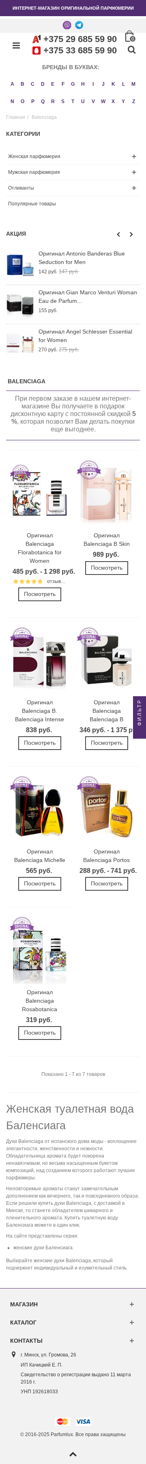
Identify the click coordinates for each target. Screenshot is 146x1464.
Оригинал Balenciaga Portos (106, 855)
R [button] (53, 101)
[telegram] (79, 25)
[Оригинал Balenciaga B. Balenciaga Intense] (39, 661)
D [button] (43, 84)
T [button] (72, 101)
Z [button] (133, 101)
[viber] (67, 25)
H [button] (83, 84)
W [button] (103, 101)
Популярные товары (32, 204)
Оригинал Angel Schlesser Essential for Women (85, 335)
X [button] (113, 101)
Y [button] (123, 101)
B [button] (22, 84)
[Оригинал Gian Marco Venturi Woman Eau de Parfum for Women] (20, 304)
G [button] (73, 84)
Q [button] (43, 101)
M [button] (133, 84)
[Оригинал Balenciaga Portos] (106, 809)
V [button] (93, 101)
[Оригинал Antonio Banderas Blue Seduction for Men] (20, 265)
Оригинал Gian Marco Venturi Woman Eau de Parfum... (88, 296)
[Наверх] (73, 1454)
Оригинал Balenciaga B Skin (107, 539)
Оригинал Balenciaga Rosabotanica (39, 1000)
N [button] (12, 101)
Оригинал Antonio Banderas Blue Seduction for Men (82, 257)
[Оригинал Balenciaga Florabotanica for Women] (39, 494)
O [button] (22, 101)
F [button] (63, 84)
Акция (16, 233)
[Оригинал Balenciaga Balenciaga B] (106, 661)
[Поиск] (131, 50)
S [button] (62, 101)
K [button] (113, 84)
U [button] (83, 101)
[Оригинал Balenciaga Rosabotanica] (39, 950)
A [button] (12, 84)
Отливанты (21, 188)
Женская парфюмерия (34, 156)
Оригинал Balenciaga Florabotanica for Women (40, 548)
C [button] (32, 84)
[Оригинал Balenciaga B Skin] (106, 494)
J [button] (103, 84)
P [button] (32, 101)
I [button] (93, 84)
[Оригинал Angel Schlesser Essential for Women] (20, 343)
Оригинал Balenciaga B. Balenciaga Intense (39, 710)
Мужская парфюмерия (34, 172)
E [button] (52, 84)
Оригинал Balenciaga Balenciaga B (106, 710)
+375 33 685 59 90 (80, 50)
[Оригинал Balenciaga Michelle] (39, 809)
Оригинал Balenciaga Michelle (39, 855)
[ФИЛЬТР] (139, 732)
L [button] (123, 84)
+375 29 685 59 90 (80, 39)
